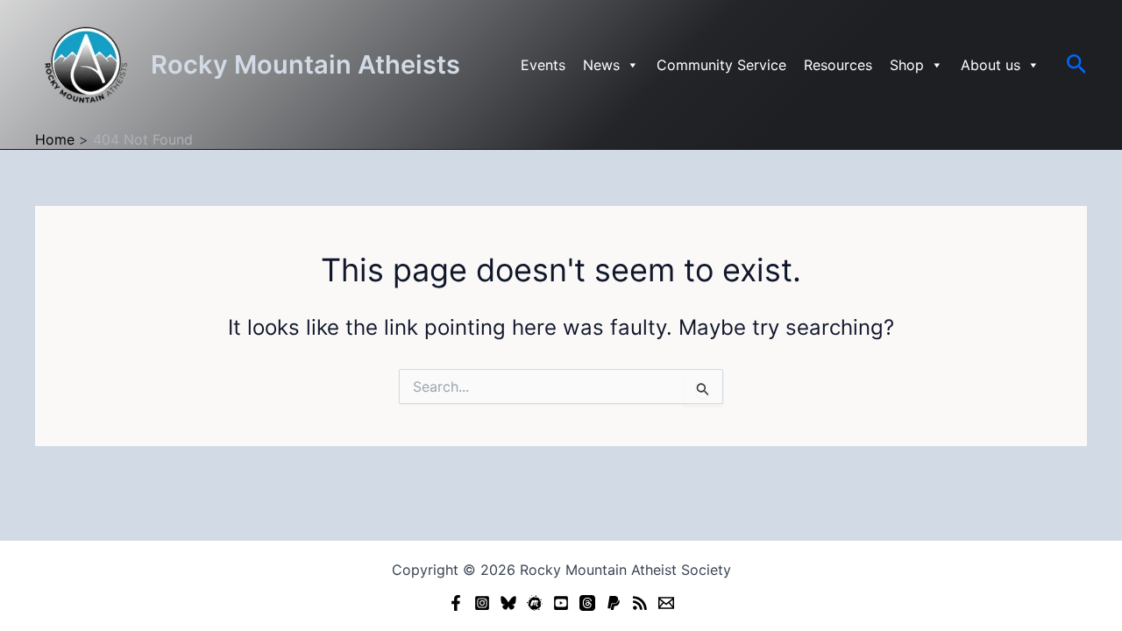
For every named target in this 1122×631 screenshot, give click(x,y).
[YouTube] (561, 603)
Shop (907, 65)
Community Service (721, 65)
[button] (1077, 65)
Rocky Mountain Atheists (305, 64)
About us (990, 65)
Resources (838, 65)
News (601, 65)
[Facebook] (456, 603)
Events (543, 65)
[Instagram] (482, 603)
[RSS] (640, 603)
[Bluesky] (508, 603)
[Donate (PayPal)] (613, 603)
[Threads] (587, 603)
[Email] (666, 603)
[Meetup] (535, 603)
